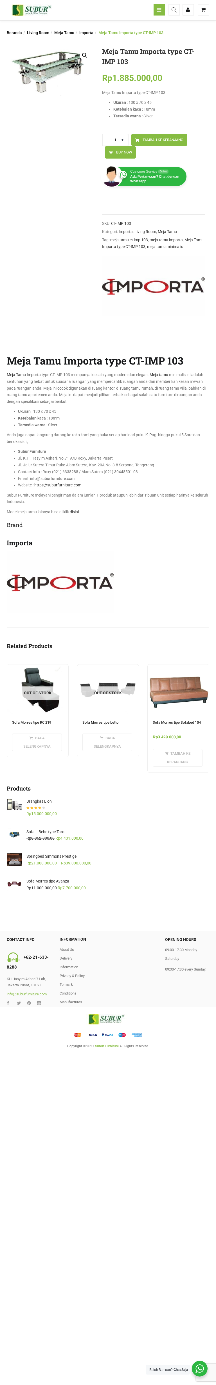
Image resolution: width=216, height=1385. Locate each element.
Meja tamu (159, 374)
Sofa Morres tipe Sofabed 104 (177, 722)
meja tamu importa (166, 240)
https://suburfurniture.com (57, 485)
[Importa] (153, 286)
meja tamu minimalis (165, 246)
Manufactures (71, 1002)
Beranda (14, 32)
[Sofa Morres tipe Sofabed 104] (178, 668)
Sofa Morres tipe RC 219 (31, 722)
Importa (86, 32)
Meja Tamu (64, 32)
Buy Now (124, 152)
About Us (67, 949)
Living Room (38, 32)
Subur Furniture (107, 1046)
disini (74, 512)
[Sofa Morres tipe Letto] (108, 668)
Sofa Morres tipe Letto (100, 722)
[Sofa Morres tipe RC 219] (37, 668)
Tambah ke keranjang (163, 140)
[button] (85, 55)
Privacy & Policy (72, 976)
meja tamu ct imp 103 (129, 240)
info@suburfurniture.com (27, 994)
